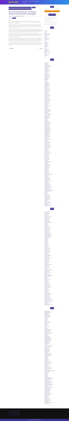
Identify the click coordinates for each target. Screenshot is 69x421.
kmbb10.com (46, 357)
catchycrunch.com (46, 73)
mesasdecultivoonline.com (48, 346)
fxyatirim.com (46, 92)
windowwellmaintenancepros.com (49, 402)
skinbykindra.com (46, 194)
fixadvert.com (46, 223)
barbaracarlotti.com (47, 294)
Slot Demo (26, 1)
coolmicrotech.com (47, 183)
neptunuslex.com (46, 217)
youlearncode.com (47, 91)
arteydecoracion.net (47, 267)
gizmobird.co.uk (46, 214)
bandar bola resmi (47, 38)
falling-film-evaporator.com (48, 379)
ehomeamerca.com (47, 97)
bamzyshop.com (46, 170)
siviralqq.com (46, 376)
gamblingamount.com (47, 394)
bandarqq (17, 411)
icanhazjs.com (46, 288)
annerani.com (46, 240)
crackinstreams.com (47, 115)
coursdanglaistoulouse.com (48, 216)
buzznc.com (46, 192)
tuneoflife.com (46, 401)
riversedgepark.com (47, 71)
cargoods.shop (46, 328)
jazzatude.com (46, 241)
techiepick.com (46, 169)
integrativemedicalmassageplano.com (49, 370)
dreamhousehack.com (47, 184)
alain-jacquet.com (46, 332)
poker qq (45, 37)
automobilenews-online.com (48, 186)
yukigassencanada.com (47, 110)
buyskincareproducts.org (47, 298)
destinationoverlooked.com (48, 393)
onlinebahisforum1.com (47, 66)
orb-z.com (45, 344)
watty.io (45, 325)
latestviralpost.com (47, 348)
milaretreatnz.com (47, 245)
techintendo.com (46, 98)
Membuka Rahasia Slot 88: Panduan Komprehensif (50, 22)
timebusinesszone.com (47, 399)
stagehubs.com (46, 62)
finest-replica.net (46, 156)
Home (23, 1)
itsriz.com (45, 327)
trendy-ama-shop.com (47, 161)
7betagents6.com (46, 113)
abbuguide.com (46, 93)
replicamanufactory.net (47, 123)
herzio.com (45, 319)
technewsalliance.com (47, 146)
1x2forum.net (46, 63)
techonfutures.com (47, 172)
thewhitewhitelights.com (47, 272)
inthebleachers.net (47, 296)
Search (52, 6)
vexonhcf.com (46, 226)
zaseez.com (46, 72)
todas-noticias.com (47, 322)
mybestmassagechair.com (48, 276)
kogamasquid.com (47, 300)
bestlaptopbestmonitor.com (48, 269)
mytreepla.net (46, 121)
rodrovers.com (46, 107)
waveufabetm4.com (47, 133)
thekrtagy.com (46, 181)
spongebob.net (46, 335)
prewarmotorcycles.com (47, 229)
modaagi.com (46, 246)
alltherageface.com (47, 195)
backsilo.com (46, 375)
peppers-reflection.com (47, 400)
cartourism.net (46, 291)
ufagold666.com (46, 166)
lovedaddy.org (46, 369)
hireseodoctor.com (47, 118)
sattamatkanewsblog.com (48, 384)
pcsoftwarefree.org (47, 85)
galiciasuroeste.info (47, 248)
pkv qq (45, 31)
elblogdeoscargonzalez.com (48, 264)
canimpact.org (46, 289)
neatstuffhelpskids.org (47, 251)
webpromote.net (46, 265)
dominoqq (45, 33)
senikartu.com (46, 323)
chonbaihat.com (46, 263)
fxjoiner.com (46, 193)
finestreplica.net (46, 141)
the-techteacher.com (47, 185)
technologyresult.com (47, 94)
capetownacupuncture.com (48, 329)
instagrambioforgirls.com (48, 355)
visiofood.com (46, 163)
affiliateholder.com (47, 403)
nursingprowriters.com (47, 381)
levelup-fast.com (46, 120)
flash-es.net (46, 373)
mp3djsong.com (46, 215)
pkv (44, 41)
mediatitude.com (46, 228)
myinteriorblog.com (47, 167)
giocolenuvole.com (47, 88)
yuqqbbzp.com (46, 112)
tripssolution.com (46, 108)
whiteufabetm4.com (47, 136)
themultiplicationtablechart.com (48, 301)
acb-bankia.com (46, 372)
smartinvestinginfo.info (47, 145)
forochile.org (46, 253)
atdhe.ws (45, 273)
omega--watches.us (47, 220)
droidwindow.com (46, 164)
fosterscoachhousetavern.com (48, 345)
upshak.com (46, 374)
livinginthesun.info (47, 326)
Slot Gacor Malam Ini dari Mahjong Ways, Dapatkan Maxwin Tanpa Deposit (20, 7)
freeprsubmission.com (47, 165)
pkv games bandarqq (47, 34)
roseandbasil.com (46, 271)
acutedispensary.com (47, 383)
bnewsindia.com (46, 168)
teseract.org (46, 160)
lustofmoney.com (46, 398)
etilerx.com (45, 140)
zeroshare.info (46, 243)
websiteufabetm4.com (47, 135)
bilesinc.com (46, 244)
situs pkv (45, 40)
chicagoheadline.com (47, 67)
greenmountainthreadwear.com (48, 382)
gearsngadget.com (47, 117)
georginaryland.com (47, 270)
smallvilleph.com (46, 247)
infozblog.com (46, 262)
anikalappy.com (46, 137)
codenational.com (46, 196)
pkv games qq (46, 35)
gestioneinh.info (46, 157)
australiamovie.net (47, 213)
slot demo (45, 51)
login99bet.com (46, 64)
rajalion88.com (46, 69)
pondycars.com (46, 171)
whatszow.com (46, 96)
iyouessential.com (46, 89)
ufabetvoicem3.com (47, 132)
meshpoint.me (46, 334)
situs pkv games (13, 411)
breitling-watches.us (47, 221)
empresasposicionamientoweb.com (49, 190)
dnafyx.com (46, 87)
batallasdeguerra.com (47, 249)
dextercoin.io (46, 303)
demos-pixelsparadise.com (48, 227)
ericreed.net (46, 277)
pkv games (46, 30)
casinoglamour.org (47, 302)
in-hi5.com (45, 320)
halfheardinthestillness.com (48, 275)
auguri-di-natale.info (47, 218)
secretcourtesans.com (47, 65)
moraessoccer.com (47, 252)
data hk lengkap (46, 54)
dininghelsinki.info (47, 138)
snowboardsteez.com (47, 354)
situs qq (45, 32)
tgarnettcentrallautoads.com (48, 222)
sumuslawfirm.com (47, 380)
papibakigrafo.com (47, 287)
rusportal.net (46, 324)
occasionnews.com (47, 397)
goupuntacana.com (47, 70)
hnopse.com (46, 396)
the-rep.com (46, 238)
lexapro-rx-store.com (47, 297)
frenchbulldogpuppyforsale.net (48, 299)
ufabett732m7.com (47, 162)
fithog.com (45, 268)
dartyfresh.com (46, 83)
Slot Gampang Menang (35, 1)
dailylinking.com (46, 86)
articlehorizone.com (47, 111)
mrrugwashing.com (47, 371)
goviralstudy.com (46, 290)
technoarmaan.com (47, 189)
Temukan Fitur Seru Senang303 (48, 20)
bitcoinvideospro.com (47, 330)
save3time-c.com (46, 225)
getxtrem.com (46, 358)
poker (45, 36)
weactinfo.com (46, 359)
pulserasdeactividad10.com (48, 293)
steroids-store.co (46, 266)
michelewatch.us (46, 219)
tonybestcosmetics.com (47, 191)
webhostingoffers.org (47, 95)
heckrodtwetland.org (47, 274)
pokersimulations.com (47, 122)
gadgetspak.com (46, 116)
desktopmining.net (47, 295)
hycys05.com (46, 352)
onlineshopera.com (47, 82)
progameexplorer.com (47, 197)
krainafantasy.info (47, 321)
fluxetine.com (46, 278)
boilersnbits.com (46, 347)
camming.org (46, 68)
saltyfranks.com (46, 239)
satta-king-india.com (47, 109)
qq (44, 56)
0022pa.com (46, 242)
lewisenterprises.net (47, 84)
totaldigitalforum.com (47, 188)
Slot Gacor (30, 1)
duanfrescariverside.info (47, 139)
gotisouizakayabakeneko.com (48, 333)
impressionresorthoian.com (48, 377)
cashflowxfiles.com (47, 356)
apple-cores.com (46, 292)
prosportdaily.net (46, 158)
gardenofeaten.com (47, 351)
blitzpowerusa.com (47, 350)
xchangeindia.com (46, 182)
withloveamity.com (47, 90)
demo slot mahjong (47, 50)
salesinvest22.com (47, 159)
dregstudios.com (46, 250)
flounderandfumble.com (47, 142)
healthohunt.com (46, 143)
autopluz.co (46, 224)
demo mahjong (46, 39)
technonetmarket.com (47, 147)
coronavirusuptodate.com (48, 114)
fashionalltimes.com (47, 187)
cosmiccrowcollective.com (48, 331)
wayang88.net (46, 134)
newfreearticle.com (47, 349)
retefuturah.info (46, 144)
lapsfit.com (45, 119)
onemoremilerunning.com (48, 353)
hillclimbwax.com (46, 395)
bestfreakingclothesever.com (48, 378)
